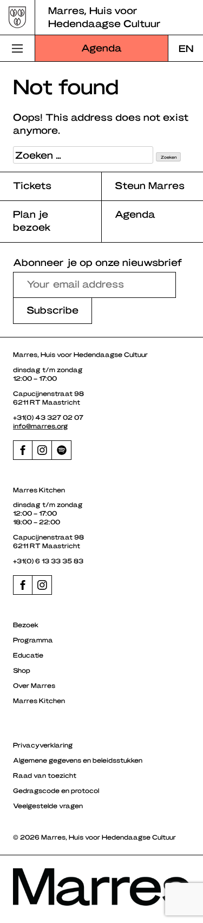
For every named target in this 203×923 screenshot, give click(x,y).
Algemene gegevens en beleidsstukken (77, 760)
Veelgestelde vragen (48, 805)
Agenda (101, 47)
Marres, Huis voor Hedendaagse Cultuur (104, 16)
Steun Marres (150, 185)
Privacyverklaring (43, 745)
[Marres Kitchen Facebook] (22, 585)
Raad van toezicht (44, 775)
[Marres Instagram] (42, 450)
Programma (33, 640)
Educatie (28, 655)
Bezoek (25, 624)
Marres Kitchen (39, 700)
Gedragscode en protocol (56, 790)
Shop (21, 670)
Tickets (32, 185)
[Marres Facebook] (22, 450)
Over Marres (34, 685)
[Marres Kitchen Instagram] (42, 585)
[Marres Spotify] (61, 450)
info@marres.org (40, 426)
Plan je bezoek (32, 220)
